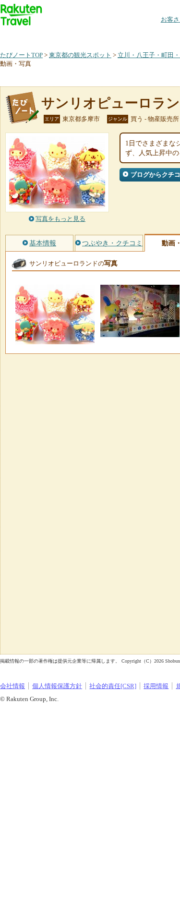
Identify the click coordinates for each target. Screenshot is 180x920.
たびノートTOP (21, 55)
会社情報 (12, 686)
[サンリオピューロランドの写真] (55, 340)
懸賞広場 (112, 36)
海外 (73, 36)
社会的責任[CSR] (112, 686)
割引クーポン (151, 36)
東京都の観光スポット (80, 55)
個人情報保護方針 (57, 686)
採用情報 (156, 686)
